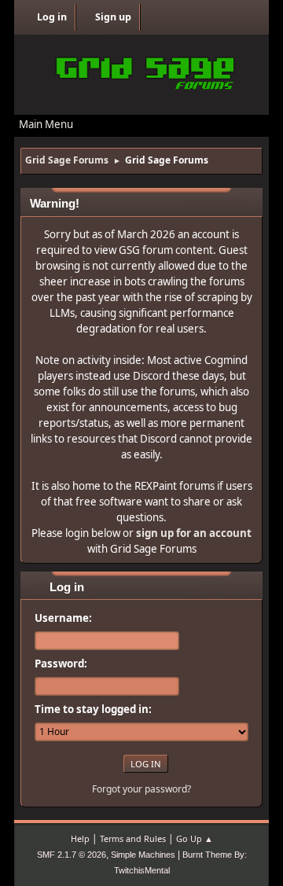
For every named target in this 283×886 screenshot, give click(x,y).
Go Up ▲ (194, 838)
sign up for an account (194, 533)
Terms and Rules (133, 838)
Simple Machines (143, 854)
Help (80, 838)
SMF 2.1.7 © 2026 (71, 854)
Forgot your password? (141, 789)
